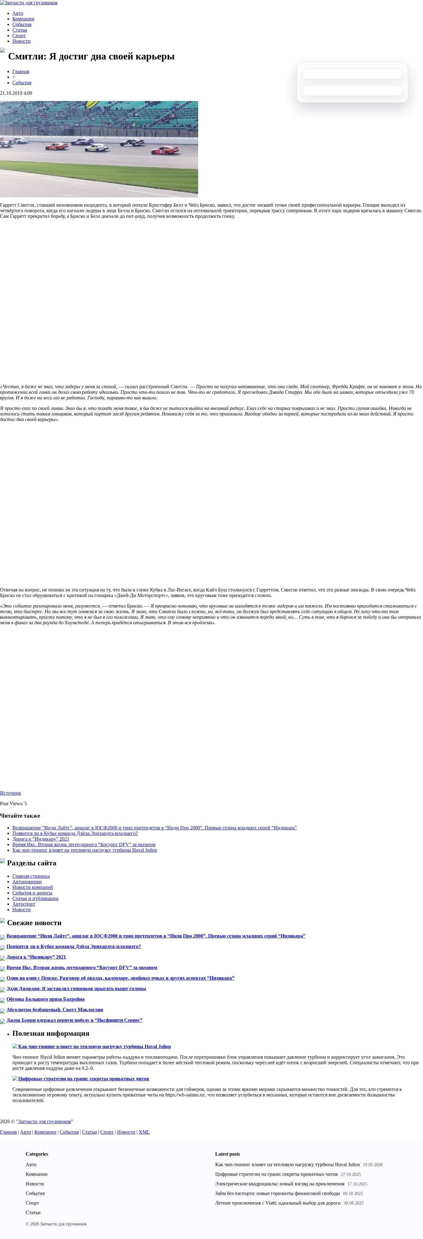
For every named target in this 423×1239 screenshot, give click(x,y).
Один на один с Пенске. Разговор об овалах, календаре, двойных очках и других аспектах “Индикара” (120, 978)
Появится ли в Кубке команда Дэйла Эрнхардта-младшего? (75, 833)
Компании (23, 18)
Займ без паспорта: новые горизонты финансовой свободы (277, 1193)
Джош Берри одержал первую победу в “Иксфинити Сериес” (74, 1020)
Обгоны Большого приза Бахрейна (46, 999)
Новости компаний (32, 887)
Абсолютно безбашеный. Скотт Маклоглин (55, 1009)
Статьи (19, 30)
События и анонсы (32, 892)
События (21, 24)
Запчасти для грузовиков (44, 1121)
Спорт (19, 35)
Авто (17, 13)
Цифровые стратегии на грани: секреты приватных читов (83, 1078)
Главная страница (31, 876)
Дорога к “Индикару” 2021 (40, 838)
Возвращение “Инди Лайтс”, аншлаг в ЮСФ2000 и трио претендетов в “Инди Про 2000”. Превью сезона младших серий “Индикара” (154, 827)
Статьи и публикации (35, 898)
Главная (20, 71)
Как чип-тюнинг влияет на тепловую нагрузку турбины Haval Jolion (84, 850)
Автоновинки (27, 881)
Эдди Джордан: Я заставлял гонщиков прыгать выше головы (76, 988)
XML (144, 1132)
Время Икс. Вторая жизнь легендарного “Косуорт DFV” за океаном (83, 844)
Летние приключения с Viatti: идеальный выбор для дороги (278, 1203)
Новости (21, 41)
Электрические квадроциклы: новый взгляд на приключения (279, 1183)
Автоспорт (23, 904)
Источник (10, 793)
